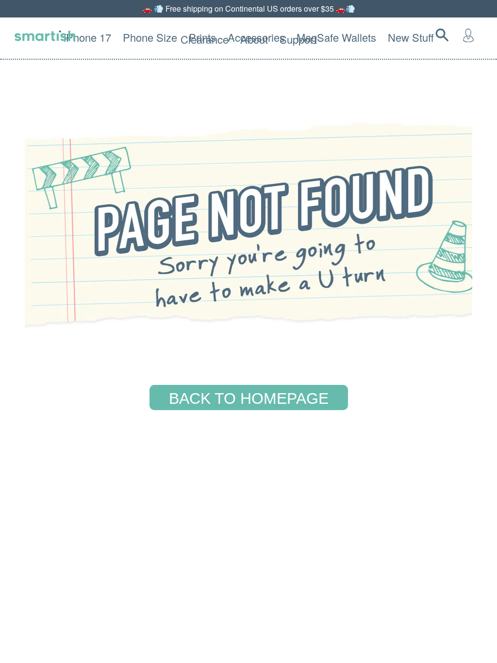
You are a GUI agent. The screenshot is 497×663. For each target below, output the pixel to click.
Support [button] (298, 39)
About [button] (254, 39)
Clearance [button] (205, 39)
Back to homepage (249, 398)
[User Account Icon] (470, 35)
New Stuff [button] (411, 37)
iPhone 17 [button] (87, 37)
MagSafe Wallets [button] (336, 37)
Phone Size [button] (150, 37)
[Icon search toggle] (444, 35)
